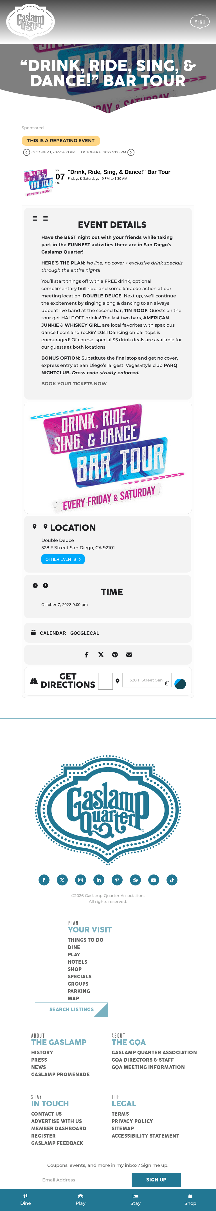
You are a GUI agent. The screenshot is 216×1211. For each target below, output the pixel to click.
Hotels (77, 962)
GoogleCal (84, 633)
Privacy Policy (132, 1121)
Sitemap (123, 1129)
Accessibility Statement (145, 1136)
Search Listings (72, 1010)
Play (74, 955)
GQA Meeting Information (148, 1067)
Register (43, 1136)
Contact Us (46, 1114)
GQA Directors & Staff (143, 1060)
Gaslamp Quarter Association (154, 1053)
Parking (79, 991)
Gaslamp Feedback (57, 1143)
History (42, 1053)
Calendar (53, 633)
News (38, 1067)
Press (39, 1060)
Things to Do (86, 940)
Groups (78, 984)
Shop (75, 969)
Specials (80, 977)
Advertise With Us (56, 1121)
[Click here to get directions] (180, 684)
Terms (120, 1114)
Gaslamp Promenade (60, 1075)
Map (73, 999)
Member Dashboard (59, 1129)
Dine (74, 947)
